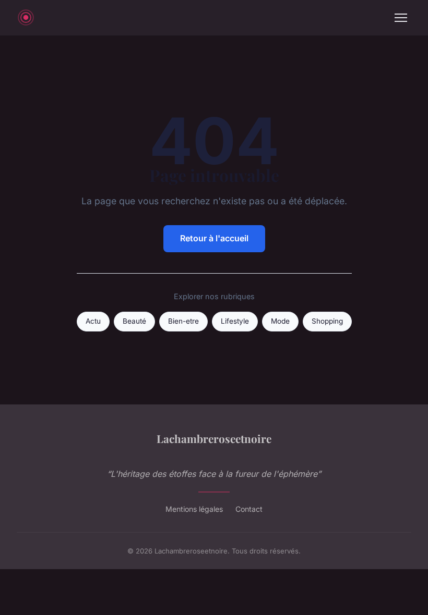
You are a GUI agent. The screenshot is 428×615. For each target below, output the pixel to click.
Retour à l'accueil (214, 238)
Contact (249, 509)
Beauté (134, 321)
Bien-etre (183, 321)
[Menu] (400, 17)
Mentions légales (194, 509)
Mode (280, 321)
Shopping (327, 321)
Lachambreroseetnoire (214, 438)
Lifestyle (235, 321)
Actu (93, 321)
